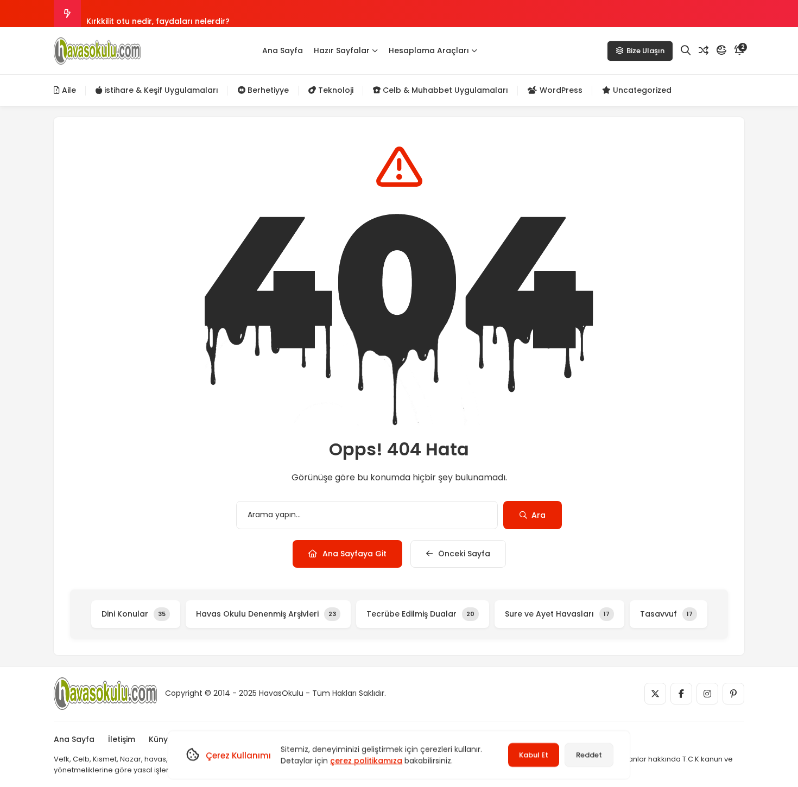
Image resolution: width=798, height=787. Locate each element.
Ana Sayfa (282, 50)
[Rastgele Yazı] (703, 50)
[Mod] (721, 50)
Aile (68, 90)
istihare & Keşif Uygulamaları (160, 90)
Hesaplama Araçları (429, 50)
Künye (161, 739)
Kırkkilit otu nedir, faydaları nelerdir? (158, 13)
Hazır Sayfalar (342, 50)
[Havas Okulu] (97, 51)
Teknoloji (334, 90)
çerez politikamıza (366, 760)
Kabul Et (533, 755)
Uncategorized (641, 90)
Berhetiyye (267, 90)
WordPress (559, 90)
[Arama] (686, 50)
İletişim (121, 739)
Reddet (589, 755)
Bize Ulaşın (645, 51)
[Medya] (655, 694)
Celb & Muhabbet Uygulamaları (444, 90)
